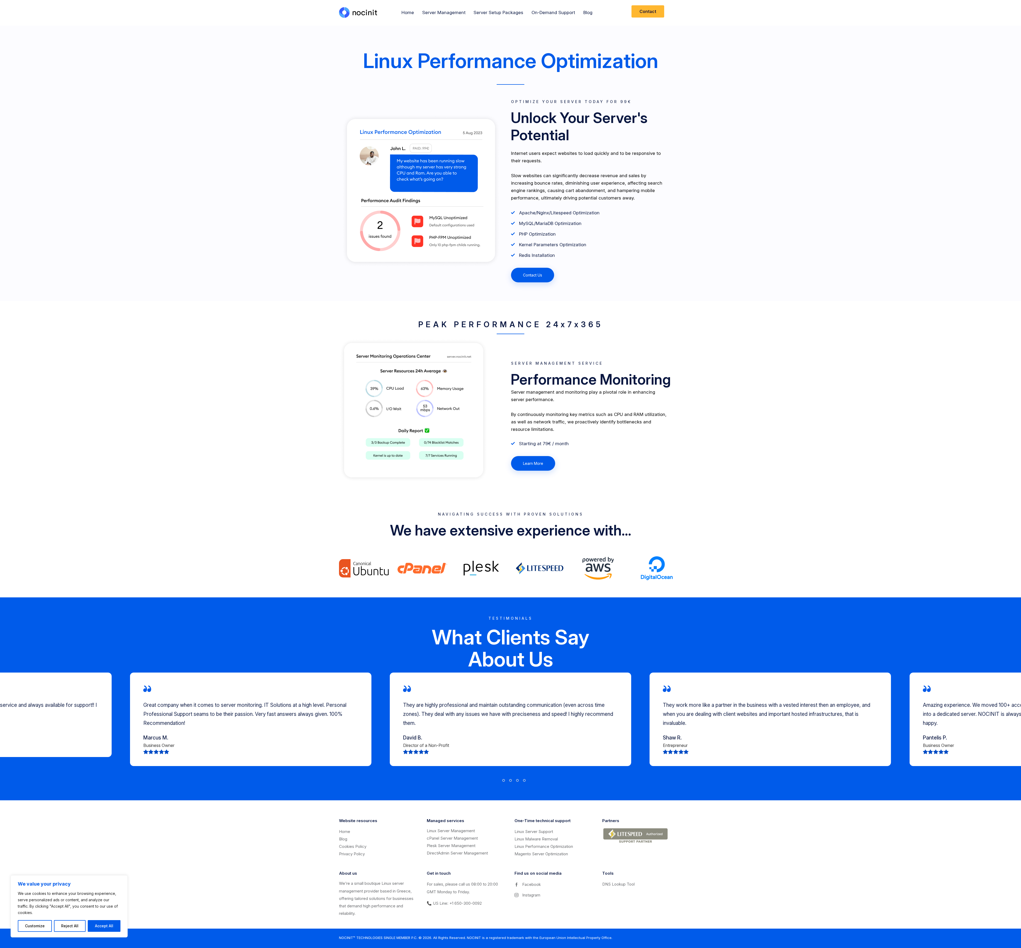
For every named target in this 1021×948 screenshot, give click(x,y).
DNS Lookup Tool (618, 884)
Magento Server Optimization (541, 853)
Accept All (104, 926)
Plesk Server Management (451, 845)
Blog (343, 838)
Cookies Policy (352, 846)
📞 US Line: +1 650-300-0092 (454, 903)
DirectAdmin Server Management (457, 853)
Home (344, 831)
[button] (496, 780)
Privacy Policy (352, 853)
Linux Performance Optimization (543, 846)
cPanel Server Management (452, 838)
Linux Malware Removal (536, 838)
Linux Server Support (533, 831)
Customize (35, 926)
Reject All (69, 926)
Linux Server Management (451, 830)
